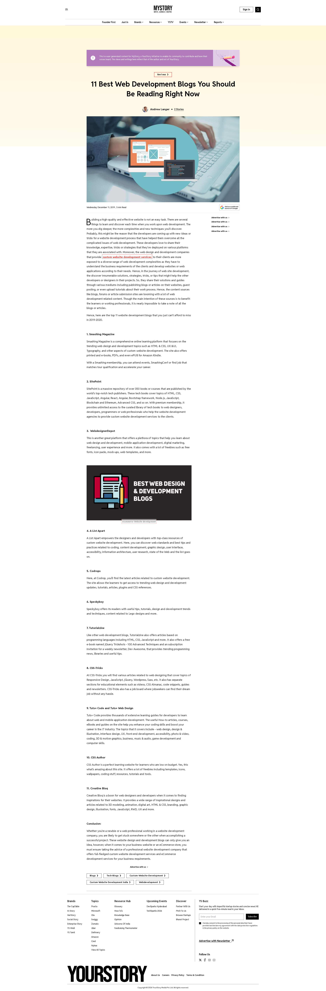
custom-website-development (146, 875)
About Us (155, 975)
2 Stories (179, 109)
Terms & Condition (195, 975)
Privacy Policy (177, 975)
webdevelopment (148, 882)
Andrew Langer (160, 109)
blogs (93, 875)
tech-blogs (113, 875)
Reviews (161, 74)
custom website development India (109, 882)
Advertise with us (138, 867)
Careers (165, 975)
